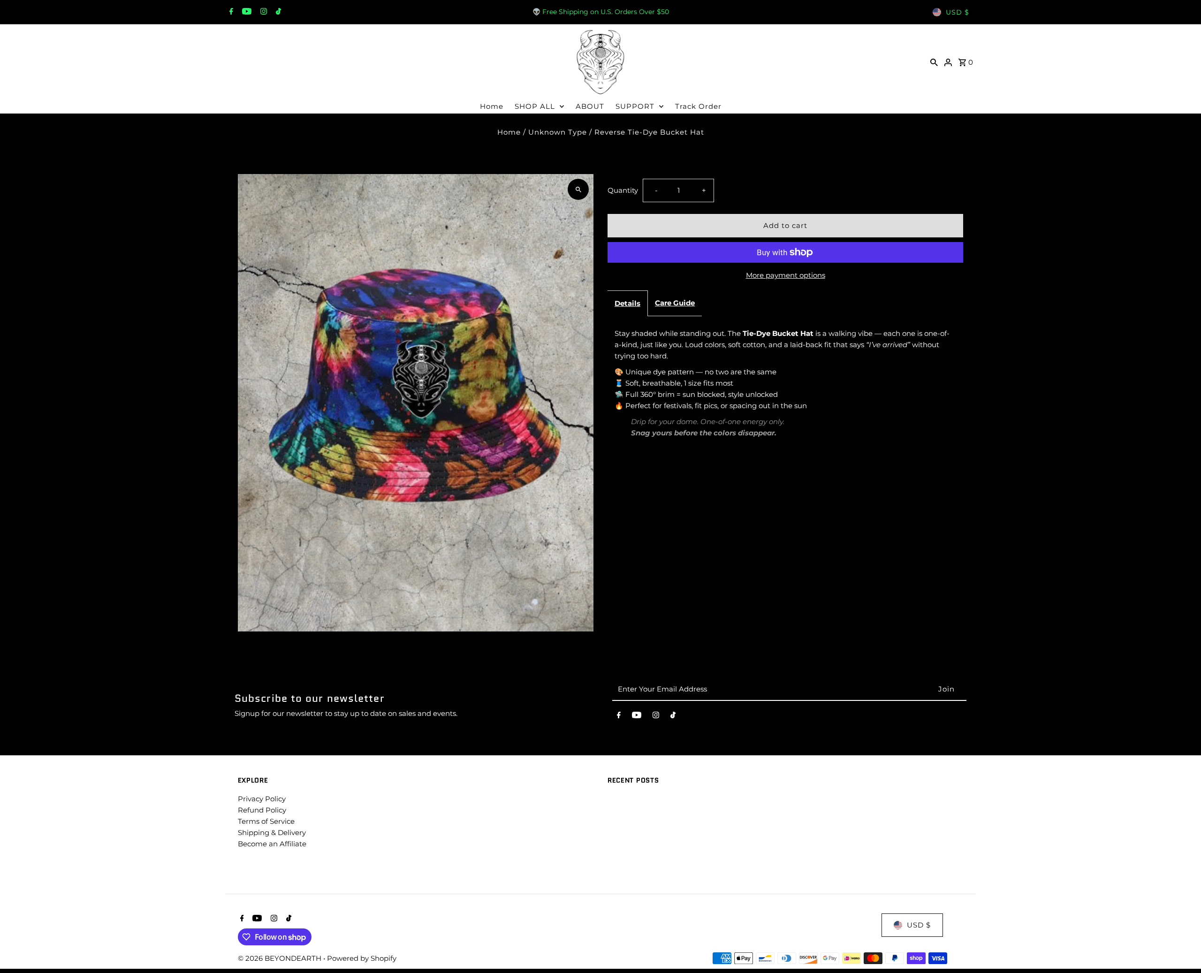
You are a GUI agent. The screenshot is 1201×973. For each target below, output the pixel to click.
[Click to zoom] (578, 189)
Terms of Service (266, 821)
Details (627, 303)
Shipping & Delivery (272, 832)
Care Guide (675, 302)
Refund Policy (262, 810)
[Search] (934, 62)
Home (491, 106)
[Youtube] (245, 12)
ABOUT (590, 106)
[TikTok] (277, 12)
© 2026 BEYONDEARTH (280, 958)
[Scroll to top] (1181, 948)
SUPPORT (635, 106)
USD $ (957, 12)
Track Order (698, 106)
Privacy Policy (262, 798)
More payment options (785, 275)
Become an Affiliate (272, 843)
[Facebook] (230, 12)
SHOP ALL (535, 106)
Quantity (623, 190)
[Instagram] (262, 12)
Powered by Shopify (361, 958)
